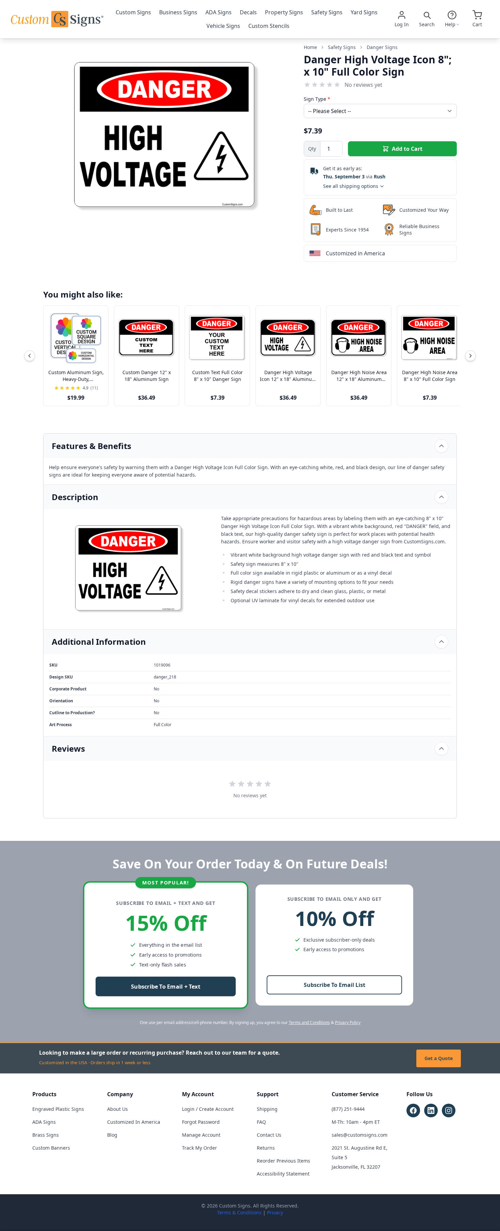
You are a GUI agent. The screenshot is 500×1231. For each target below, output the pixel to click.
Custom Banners (51, 1148)
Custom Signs (133, 12)
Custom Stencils (268, 26)
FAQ (261, 1122)
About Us (117, 1109)
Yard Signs (364, 12)
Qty (312, 148)
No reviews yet (363, 85)
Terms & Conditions (239, 1212)
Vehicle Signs (223, 26)
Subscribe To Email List (334, 985)
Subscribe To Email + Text (165, 987)
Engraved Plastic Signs (58, 1109)
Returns (266, 1148)
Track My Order (199, 1148)
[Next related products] (470, 355)
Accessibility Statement (283, 1173)
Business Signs (178, 12)
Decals (248, 12)
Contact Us (269, 1135)
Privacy (275, 1212)
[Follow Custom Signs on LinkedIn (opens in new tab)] (431, 1110)
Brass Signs (45, 1135)
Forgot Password (201, 1122)
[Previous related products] (29, 355)
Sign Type (317, 99)
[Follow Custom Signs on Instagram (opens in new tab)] (448, 1110)
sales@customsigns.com (359, 1135)
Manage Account (201, 1135)
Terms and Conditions (309, 1022)
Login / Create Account (208, 1109)
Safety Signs (327, 12)
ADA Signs (218, 12)
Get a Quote (438, 1058)
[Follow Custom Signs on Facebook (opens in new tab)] (413, 1110)
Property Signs (284, 12)
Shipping (267, 1109)
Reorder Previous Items (283, 1160)
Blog (112, 1135)
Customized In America (133, 1122)
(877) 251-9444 (348, 1109)
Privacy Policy (348, 1022)
